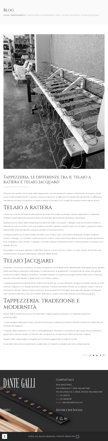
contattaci (63, 344)
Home (6, 15)
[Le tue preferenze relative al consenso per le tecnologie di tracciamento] (4, 436)
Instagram (33, 339)
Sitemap (7, 422)
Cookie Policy (10, 418)
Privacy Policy (10, 415)
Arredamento (18, 15)
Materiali (24, 187)
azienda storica (25, 314)
